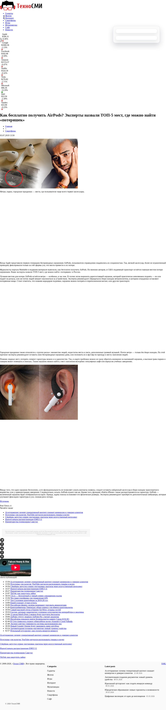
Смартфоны (10, 131)
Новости (51, 691)
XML (163, 664)
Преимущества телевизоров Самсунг (21, 522)
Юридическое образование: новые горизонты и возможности (132, 690)
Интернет (51, 683)
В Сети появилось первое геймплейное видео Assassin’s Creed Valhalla (41, 621)
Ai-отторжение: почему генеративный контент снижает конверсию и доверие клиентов (44, 512)
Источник (4, 501)
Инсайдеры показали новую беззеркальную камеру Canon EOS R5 (39, 619)
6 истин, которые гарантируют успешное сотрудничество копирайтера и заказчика (47, 612)
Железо (50, 675)
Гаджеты (51, 671)
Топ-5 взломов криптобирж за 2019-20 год (29, 600)
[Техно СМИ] (21, 9)
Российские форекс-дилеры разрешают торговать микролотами (38, 605)
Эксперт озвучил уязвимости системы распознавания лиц (36, 624)
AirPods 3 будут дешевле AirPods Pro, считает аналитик (34, 617)
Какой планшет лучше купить (23, 603)
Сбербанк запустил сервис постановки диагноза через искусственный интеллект (41, 517)
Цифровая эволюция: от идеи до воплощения (49, 533)
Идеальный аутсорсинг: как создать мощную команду (61, 531)
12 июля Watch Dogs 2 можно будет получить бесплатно (35, 614)
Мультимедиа (53, 687)
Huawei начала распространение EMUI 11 (23, 519)
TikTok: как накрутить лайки (23, 593)
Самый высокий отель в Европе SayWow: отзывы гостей (35, 610)
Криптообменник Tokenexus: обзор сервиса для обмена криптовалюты (41, 607)
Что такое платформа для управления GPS (29, 598)
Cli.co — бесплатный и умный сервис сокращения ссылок (36, 596)
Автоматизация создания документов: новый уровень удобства (24, 531)
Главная (8, 126)
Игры (49, 679)
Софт (49, 699)
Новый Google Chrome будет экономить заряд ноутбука (34, 626)
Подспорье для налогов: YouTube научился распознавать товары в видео (37, 515)
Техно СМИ (18, 664)
